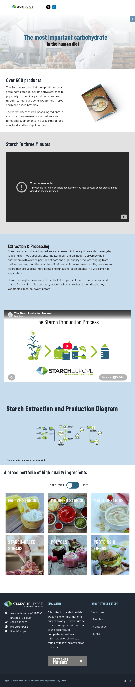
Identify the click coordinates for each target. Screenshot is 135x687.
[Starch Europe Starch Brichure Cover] (99, 83)
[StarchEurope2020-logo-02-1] (22, 6)
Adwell (63, 680)
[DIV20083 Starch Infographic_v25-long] (69, 426)
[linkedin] (54, 7)
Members (99, 619)
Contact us (100, 626)
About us (98, 612)
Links (96, 633)
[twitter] (48, 7)
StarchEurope (18, 631)
